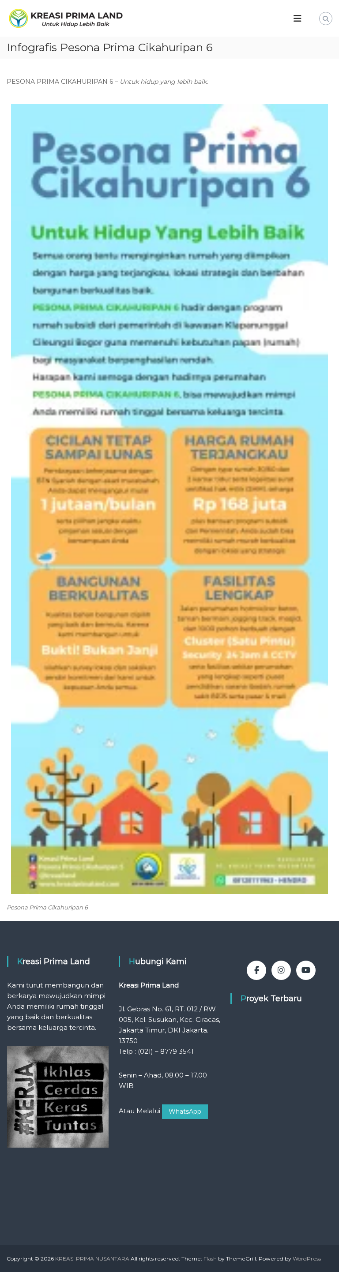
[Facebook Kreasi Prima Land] (256, 970)
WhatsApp (185, 1111)
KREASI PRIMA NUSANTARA (92, 1258)
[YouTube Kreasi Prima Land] (306, 970)
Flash (210, 1258)
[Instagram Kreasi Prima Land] (281, 970)
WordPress (307, 1258)
